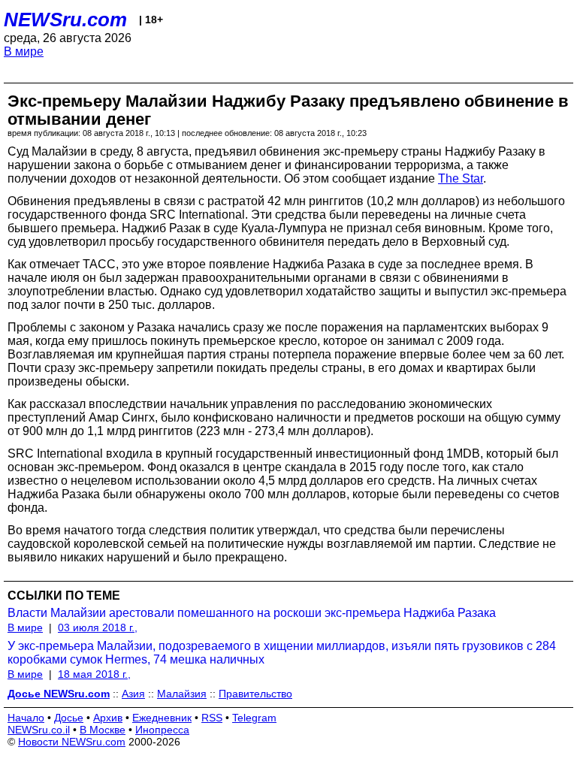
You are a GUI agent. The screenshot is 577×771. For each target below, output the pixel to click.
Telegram (254, 718)
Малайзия (182, 694)
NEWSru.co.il (39, 730)
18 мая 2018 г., (94, 674)
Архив (107, 718)
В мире (24, 51)
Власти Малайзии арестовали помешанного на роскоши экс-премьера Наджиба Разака (252, 612)
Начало (26, 718)
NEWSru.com (65, 19)
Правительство (255, 694)
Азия (133, 694)
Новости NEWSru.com (71, 742)
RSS (211, 718)
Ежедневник (162, 718)
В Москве (102, 730)
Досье (68, 718)
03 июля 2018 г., (97, 627)
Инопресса (162, 730)
